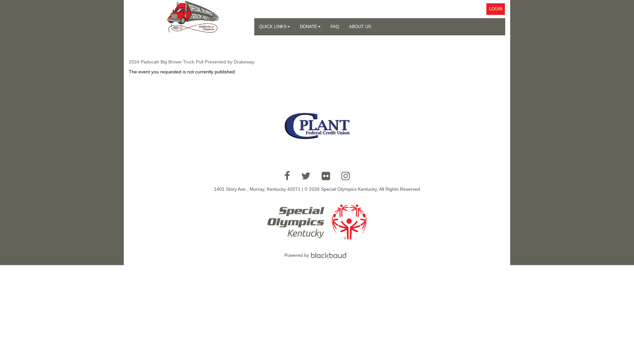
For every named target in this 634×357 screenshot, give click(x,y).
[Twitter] (305, 176)
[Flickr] (326, 176)
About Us (360, 26)
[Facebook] (287, 176)
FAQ (335, 26)
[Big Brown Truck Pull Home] (191, 18)
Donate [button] (308, 26)
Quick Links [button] (273, 26)
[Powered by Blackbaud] (330, 255)
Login (495, 8)
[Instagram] (345, 176)
